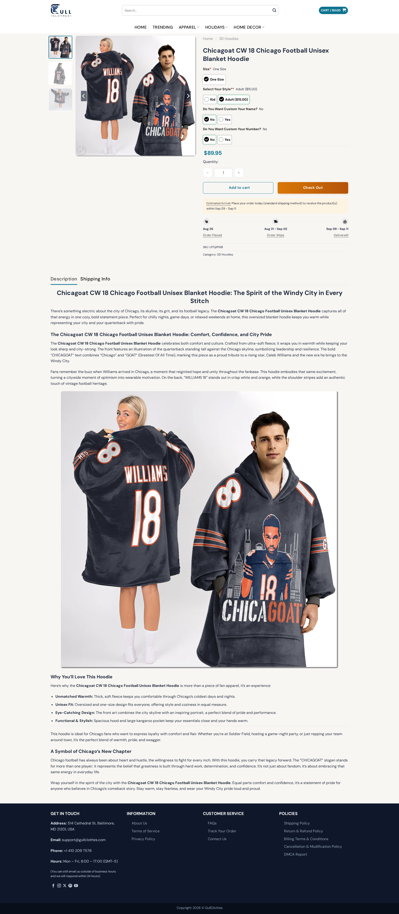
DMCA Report (295, 854)
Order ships (275, 235)
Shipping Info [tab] (95, 279)
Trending (163, 27)
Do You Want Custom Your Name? (230, 109)
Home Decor (247, 27)
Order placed (212, 235)
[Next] (188, 96)
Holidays (215, 27)
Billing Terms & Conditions (306, 838)
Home (141, 27)
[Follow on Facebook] (53, 886)
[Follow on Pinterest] (70, 886)
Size (207, 69)
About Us (139, 823)
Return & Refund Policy (303, 831)
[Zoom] (81, 150)
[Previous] (84, 96)
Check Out (313, 187)
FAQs (212, 823)
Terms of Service (146, 831)
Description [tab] (64, 279)
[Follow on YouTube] (76, 886)
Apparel (187, 27)
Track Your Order (222, 831)
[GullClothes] (83, 10)
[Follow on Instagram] (59, 886)
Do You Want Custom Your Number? (232, 129)
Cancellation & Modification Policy (313, 846)
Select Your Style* (218, 89)
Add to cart (239, 187)
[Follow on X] (64, 886)
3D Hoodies (229, 38)
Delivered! (341, 235)
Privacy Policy (143, 838)
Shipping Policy (297, 823)
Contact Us (217, 838)
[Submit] (274, 10)
